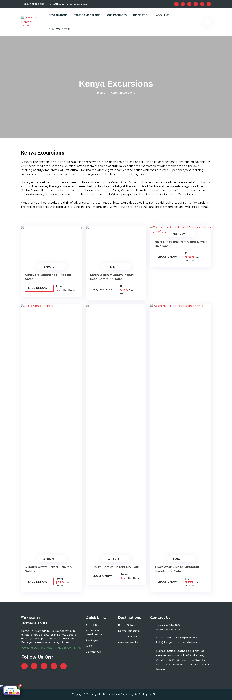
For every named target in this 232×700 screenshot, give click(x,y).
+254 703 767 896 (168, 624)
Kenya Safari (126, 625)
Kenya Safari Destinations (94, 632)
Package (92, 640)
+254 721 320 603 (34, 4)
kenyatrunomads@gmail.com (177, 637)
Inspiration (141, 15)
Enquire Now (38, 287)
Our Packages (117, 15)
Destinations (58, 15)
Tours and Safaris (87, 15)
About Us (162, 15)
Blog (89, 645)
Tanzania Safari (128, 636)
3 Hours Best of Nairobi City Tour (114, 567)
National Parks (128, 642)
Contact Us (93, 651)
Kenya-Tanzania (129, 630)
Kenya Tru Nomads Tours (105, 694)
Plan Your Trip (59, 29)
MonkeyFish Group (149, 694)
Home (101, 92)
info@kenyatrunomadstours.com (70, 4)
